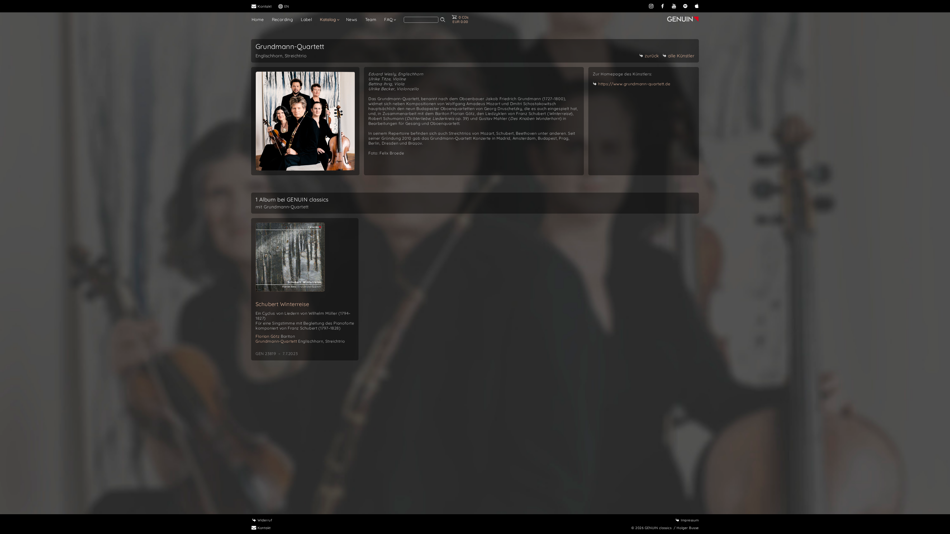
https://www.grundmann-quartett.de (634, 83)
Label (306, 19)
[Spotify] (685, 6)
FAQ (388, 19)
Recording (282, 19)
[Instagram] (651, 6)
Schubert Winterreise (282, 304)
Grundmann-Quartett (300, 341)
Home (258, 19)
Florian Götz (275, 336)
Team (371, 19)
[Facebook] (662, 6)
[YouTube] (674, 6)
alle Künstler (681, 56)
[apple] (696, 6)
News (351, 19)
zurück (652, 56)
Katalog (328, 19)
